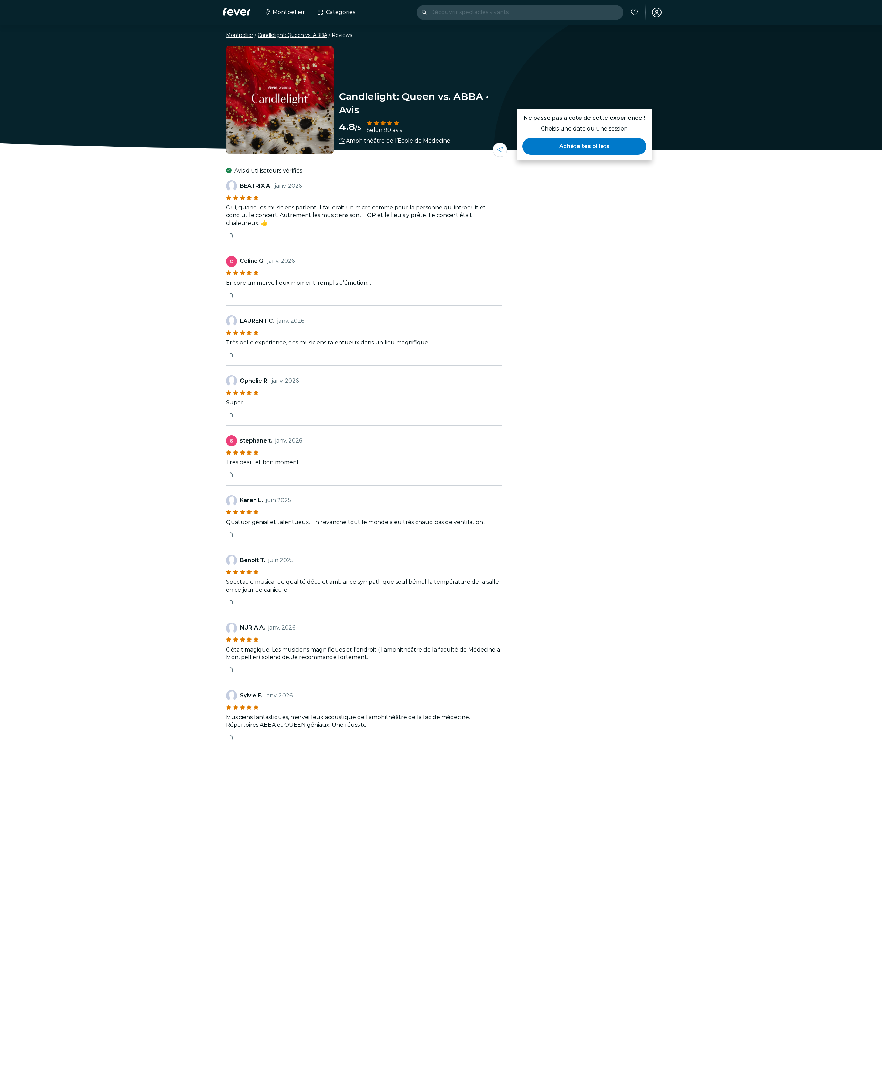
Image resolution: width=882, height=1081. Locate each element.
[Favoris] (634, 12)
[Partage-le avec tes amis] (500, 150)
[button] (584, 146)
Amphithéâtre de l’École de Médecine (398, 140)
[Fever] (236, 12)
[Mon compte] (657, 12)
